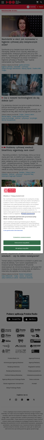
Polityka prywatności (28, 213)
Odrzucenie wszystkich (22, 242)
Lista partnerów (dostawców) (13, 230)
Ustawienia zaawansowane (22, 237)
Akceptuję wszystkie (22, 248)
